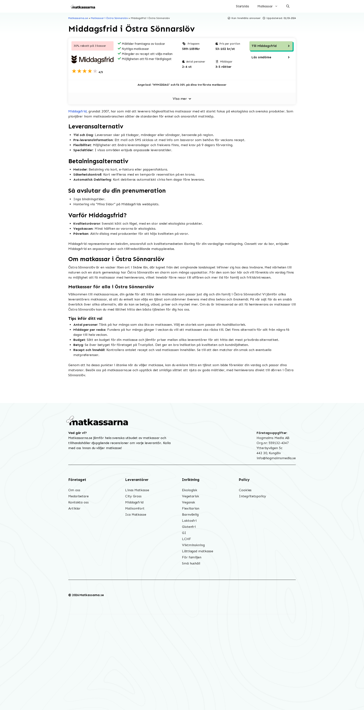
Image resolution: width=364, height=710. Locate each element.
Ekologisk (189, 490)
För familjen (191, 557)
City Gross (133, 496)
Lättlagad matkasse (197, 551)
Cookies (245, 490)
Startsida (242, 6)
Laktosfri (189, 521)
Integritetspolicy (252, 496)
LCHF (186, 539)
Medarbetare (78, 496)
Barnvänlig (190, 514)
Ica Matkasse (135, 514)
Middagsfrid (77, 111)
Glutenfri (189, 527)
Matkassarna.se (78, 18)
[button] (288, 6)
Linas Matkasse (137, 490)
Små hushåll (191, 563)
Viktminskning (193, 545)
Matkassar (265, 6)
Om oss (74, 490)
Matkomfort (135, 508)
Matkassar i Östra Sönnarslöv (109, 18)
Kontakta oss (78, 502)
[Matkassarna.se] (83, 6)
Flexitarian (190, 508)
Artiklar (74, 508)
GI (184, 533)
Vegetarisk (190, 496)
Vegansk (188, 502)
